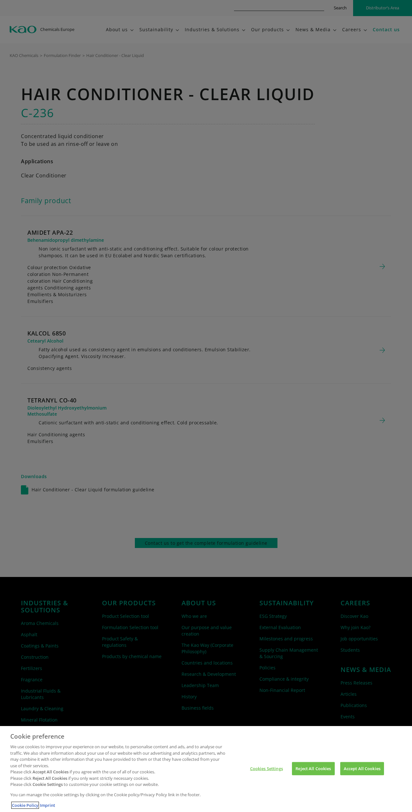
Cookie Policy (25, 805)
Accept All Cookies (362, 768)
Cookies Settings (266, 768)
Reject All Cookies (313, 768)
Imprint (47, 805)
